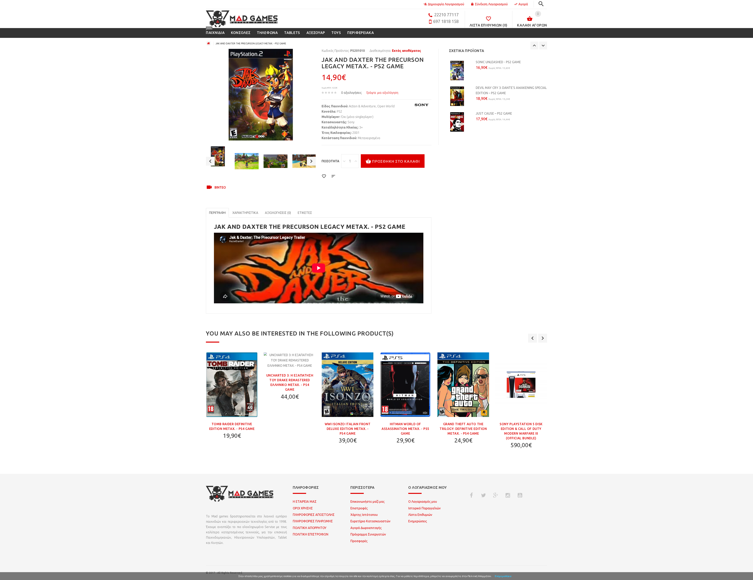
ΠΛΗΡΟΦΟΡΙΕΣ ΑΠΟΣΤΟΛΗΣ (314, 514)
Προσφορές (358, 541)
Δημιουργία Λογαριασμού (446, 4)
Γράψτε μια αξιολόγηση (382, 92)
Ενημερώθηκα (503, 576)
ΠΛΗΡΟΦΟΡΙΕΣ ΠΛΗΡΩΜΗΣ (313, 521)
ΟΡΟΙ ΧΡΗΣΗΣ (303, 508)
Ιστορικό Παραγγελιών (424, 508)
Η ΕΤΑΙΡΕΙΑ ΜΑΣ (304, 501)
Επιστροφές (359, 508)
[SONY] (421, 105)
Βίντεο (220, 187)
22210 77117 (446, 14)
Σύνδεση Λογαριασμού (491, 4)
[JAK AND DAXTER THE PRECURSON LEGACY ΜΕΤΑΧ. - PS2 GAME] (218, 156)
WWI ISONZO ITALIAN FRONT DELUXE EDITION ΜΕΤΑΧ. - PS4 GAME (347, 428)
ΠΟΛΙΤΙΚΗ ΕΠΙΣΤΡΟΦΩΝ (310, 534)
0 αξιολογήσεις (351, 92)
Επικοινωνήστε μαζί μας (367, 501)
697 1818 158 (446, 21)
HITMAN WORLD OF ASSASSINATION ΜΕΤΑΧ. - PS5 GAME (405, 428)
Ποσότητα (330, 161)
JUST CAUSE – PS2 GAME (494, 113)
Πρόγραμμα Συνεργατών (368, 534)
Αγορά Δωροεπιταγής (366, 528)
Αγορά (523, 4)
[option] (218, 156)
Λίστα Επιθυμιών (420, 514)
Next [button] (311, 161)
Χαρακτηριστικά (245, 212)
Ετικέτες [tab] (305, 212)
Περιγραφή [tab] (217, 212)
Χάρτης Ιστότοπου (364, 514)
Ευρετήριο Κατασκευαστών (370, 521)
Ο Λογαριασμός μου (422, 501)
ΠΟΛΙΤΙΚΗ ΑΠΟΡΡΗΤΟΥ (309, 528)
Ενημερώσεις (417, 521)
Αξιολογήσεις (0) (278, 212)
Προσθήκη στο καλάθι (396, 161)
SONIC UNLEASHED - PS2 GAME (498, 62)
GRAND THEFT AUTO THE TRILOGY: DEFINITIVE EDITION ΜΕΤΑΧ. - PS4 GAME (463, 428)
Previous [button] (210, 161)
